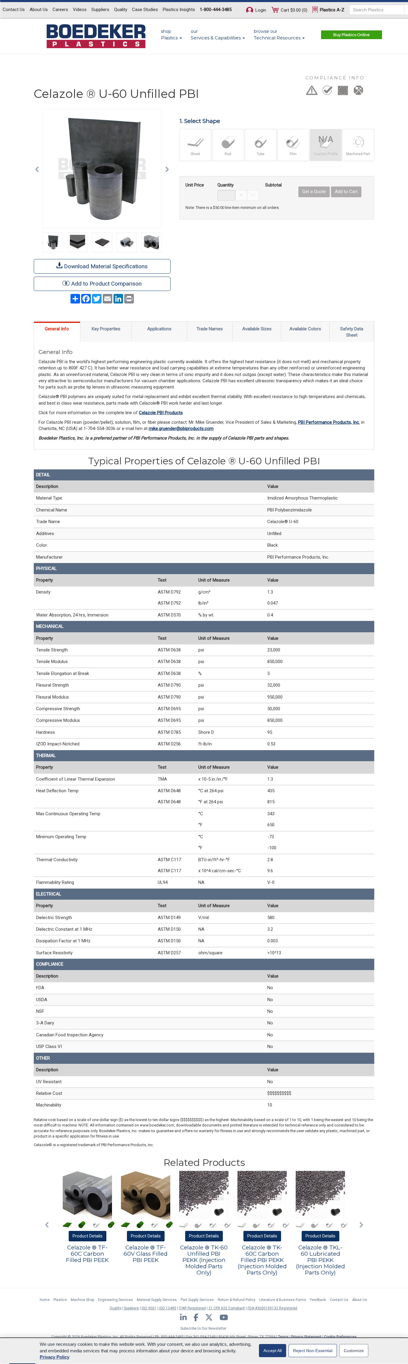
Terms (283, 1337)
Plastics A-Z (331, 10)
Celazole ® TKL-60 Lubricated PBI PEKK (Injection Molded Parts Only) (320, 1260)
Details (87, 1236)
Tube (260, 154)
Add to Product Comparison (106, 283)
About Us (39, 9)
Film (293, 154)
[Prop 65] (312, 92)
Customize (354, 1350)
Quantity (225, 185)
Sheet (195, 154)
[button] (38, 169)
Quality (120, 9)
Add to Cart (346, 191)
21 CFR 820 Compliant (226, 1308)
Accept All (272, 1350)
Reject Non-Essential (312, 1350)
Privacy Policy (54, 1357)
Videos (80, 9)
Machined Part (358, 154)
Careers (60, 9)
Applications (159, 329)
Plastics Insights (179, 9)
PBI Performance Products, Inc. (329, 422)
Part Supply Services (197, 1300)
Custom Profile (326, 154)
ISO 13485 (167, 1308)
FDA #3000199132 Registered (272, 1308)
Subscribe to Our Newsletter (203, 1328)
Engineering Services (115, 1300)
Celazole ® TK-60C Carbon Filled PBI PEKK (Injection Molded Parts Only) (262, 1260)
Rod (228, 154)
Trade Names (210, 329)
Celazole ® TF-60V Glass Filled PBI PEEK (146, 1253)
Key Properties (106, 329)
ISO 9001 (149, 1308)
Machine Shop (82, 1300)
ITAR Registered (192, 1308)
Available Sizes (257, 329)
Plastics (60, 1300)
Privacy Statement (306, 1337)
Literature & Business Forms (282, 1300)
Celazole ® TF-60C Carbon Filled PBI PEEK (87, 1253)
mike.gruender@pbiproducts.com (181, 428)
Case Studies (145, 9)
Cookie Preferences (340, 1337)
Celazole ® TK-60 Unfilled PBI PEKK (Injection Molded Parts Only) (204, 1260)
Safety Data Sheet (351, 332)
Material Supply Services (157, 1300)
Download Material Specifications (105, 266)
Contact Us (14, 9)
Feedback (318, 1300)
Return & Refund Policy (236, 1300)
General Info (57, 329)
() (294, 10)
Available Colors (305, 329)
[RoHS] (327, 92)
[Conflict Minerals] (358, 92)
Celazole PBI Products (161, 412)
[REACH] (343, 92)
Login (260, 10)
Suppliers (100, 9)
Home (45, 1300)
